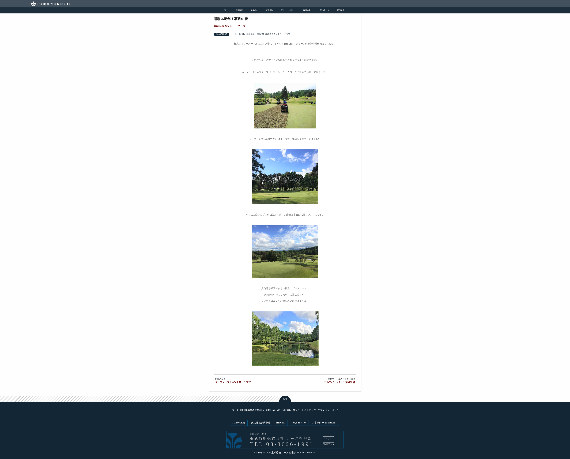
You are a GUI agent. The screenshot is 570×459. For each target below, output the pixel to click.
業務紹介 (254, 10)
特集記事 (260, 34)
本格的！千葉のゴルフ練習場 (339, 380)
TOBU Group (239, 422)
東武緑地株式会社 (260, 422)
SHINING (281, 422)
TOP (226, 10)
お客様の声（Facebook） (325, 422)
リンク (296, 410)
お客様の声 (305, 10)
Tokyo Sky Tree (298, 422)
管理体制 (269, 10)
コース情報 (240, 34)
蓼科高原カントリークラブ (277, 34)
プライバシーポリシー (329, 410)
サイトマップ (309, 410)
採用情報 (340, 10)
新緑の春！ (233, 380)
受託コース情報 (287, 10)
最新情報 (239, 10)
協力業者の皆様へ (254, 410)
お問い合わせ (323, 10)
